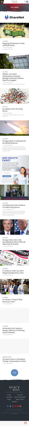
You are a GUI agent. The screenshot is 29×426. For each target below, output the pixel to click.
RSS (20, 406)
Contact (14, 401)
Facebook (8, 406)
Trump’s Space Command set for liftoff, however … (14, 142)
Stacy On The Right (14, 388)
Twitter (10, 406)
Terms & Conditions (11, 410)
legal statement (10, 180)
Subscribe (27, 2)
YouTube (18, 406)
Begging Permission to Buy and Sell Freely (13, 44)
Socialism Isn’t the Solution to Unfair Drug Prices (13, 206)
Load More (14, 373)
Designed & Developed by (14, 415)
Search (25, 1)
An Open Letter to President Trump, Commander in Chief (14, 360)
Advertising (9, 409)
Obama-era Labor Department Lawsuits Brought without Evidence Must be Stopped (13, 77)
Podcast (20, 395)
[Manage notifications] (25, 423)
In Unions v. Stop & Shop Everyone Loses (12, 301)
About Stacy (20, 399)
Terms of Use (10, 182)
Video (9, 399)
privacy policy (4, 180)
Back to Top (20, 410)
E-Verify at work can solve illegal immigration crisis (13, 272)
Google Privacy (4, 182)
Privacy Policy (17, 409)
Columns (9, 397)
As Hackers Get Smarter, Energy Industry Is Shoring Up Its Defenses (13, 330)
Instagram (13, 406)
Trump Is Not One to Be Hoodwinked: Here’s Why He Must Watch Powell (14, 242)
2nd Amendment (20, 397)
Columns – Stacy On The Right (14, 2)
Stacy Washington (8, 47)
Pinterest (15, 406)
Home (9, 395)
